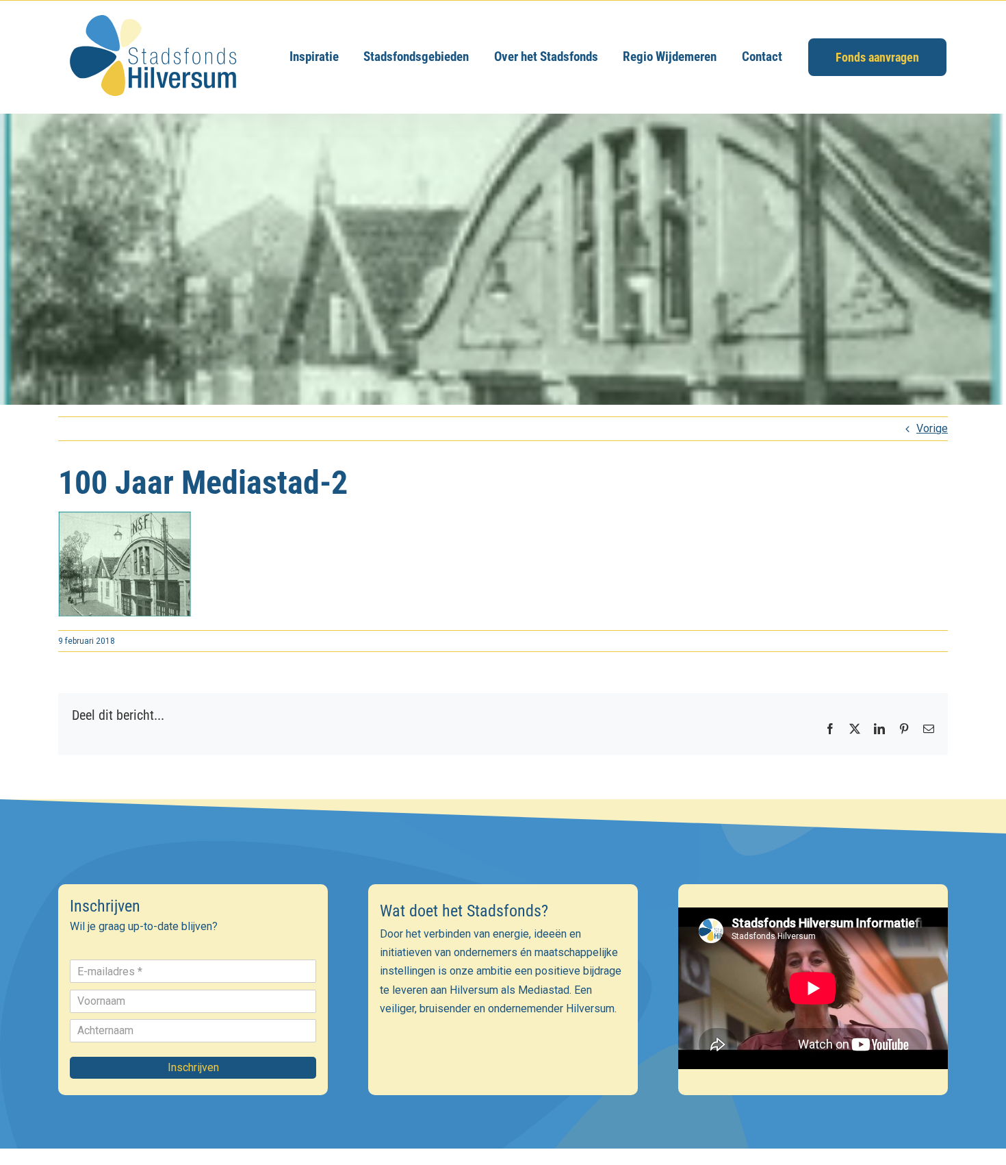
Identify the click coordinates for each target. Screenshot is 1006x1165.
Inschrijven (193, 1067)
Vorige (932, 428)
